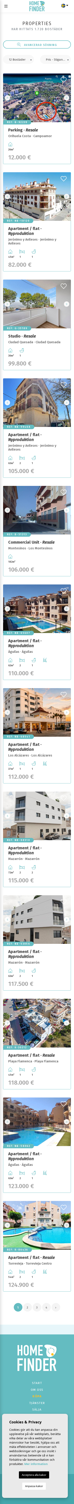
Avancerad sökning (40, 45)
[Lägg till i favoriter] (64, 78)
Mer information (36, 1464)
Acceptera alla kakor (34, 1475)
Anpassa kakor (34, 1486)
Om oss (37, 1390)
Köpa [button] (37, 1396)
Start (37, 1383)
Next (66, 97)
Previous (7, 97)
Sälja (37, 1409)
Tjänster (37, 1403)
